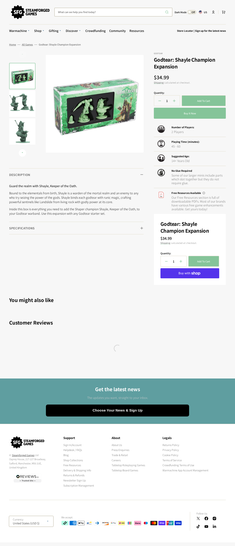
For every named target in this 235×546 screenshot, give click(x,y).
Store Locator (185, 30)
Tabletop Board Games (125, 470)
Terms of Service (172, 460)
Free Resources (72, 465)
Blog (66, 455)
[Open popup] (204, 193)
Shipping (159, 82)
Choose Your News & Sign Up (118, 410)
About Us (117, 445)
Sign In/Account (72, 445)
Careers (116, 460)
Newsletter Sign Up (74, 480)
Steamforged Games (23, 455)
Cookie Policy (170, 455)
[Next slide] (22, 153)
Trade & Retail (120, 455)
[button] (213, 12)
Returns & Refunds (73, 475)
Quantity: (159, 92)
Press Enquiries (120, 450)
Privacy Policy (170, 450)
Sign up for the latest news (210, 30)
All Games (27, 44)
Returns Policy (170, 445)
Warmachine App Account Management (185, 470)
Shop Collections (73, 460)
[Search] (167, 12)
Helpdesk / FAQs (72, 450)
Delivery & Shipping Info (77, 470)
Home (12, 44)
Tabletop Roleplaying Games (128, 465)
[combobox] (113, 12)
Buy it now (190, 113)
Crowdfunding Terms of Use (178, 465)
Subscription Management (78, 485)
